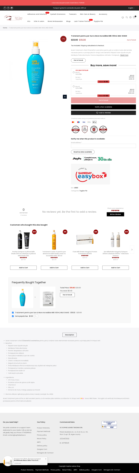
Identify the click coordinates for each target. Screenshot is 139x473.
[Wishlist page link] (123, 18)
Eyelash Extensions (57, 14)
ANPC (39, 442)
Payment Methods (43, 431)
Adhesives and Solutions (38, 13)
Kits (28, 21)
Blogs (68, 21)
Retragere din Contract (45, 453)
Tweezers (73, 14)
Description (69, 335)
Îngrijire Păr (98, 21)
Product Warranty (43, 428)
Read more (124, 55)
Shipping (84, 46)
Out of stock (103, 100)
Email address (76, 143)
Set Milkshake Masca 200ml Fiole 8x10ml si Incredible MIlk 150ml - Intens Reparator (26, 460)
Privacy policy (42, 435)
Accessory (103, 14)
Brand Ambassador (55, 21)
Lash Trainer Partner (83, 20)
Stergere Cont (42, 449)
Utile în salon (39, 21)
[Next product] (132, 250)
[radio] (103, 76)
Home (5, 28)
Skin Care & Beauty (87, 14)
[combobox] (36, 316)
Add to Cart (23, 268)
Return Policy (41, 439)
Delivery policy (42, 446)
